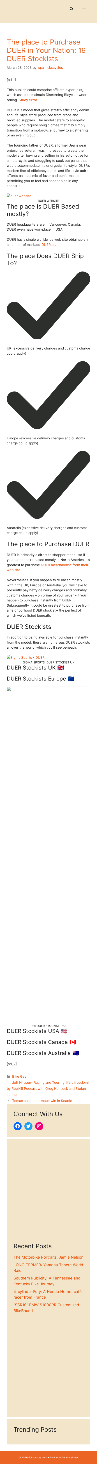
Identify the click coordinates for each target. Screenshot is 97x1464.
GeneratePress (70, 1457)
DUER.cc (48, 245)
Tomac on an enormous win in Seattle (42, 1101)
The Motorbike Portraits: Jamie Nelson (48, 1257)
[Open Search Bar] (71, 9)
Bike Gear (20, 1076)
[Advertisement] (48, 1194)
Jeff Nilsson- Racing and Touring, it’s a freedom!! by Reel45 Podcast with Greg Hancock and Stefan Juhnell (48, 1088)
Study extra (28, 100)
